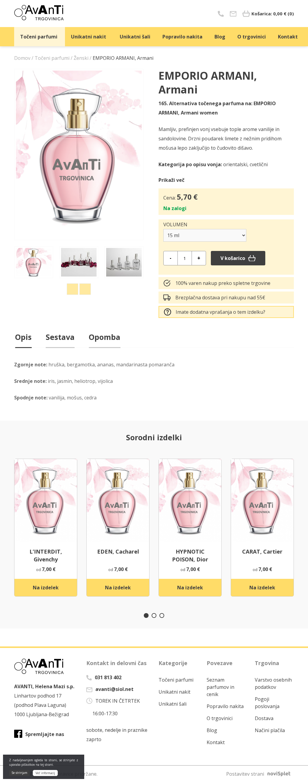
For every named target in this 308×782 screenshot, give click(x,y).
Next (85, 289)
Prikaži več (171, 180)
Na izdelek (46, 587)
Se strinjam (19, 773)
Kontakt (288, 36)
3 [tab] (161, 615)
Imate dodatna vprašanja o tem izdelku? (220, 312)
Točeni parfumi (38, 36)
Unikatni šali (135, 36)
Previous (72, 289)
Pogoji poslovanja (267, 703)
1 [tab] (146, 615)
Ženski (81, 58)
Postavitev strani (245, 774)
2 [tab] (154, 615)
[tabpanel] (45, 528)
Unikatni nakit (88, 36)
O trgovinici (251, 36)
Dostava (264, 718)
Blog (219, 36)
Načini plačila (270, 730)
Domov (22, 58)
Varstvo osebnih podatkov (273, 683)
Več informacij (45, 773)
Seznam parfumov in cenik (220, 687)
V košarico (232, 258)
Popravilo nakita (182, 36)
